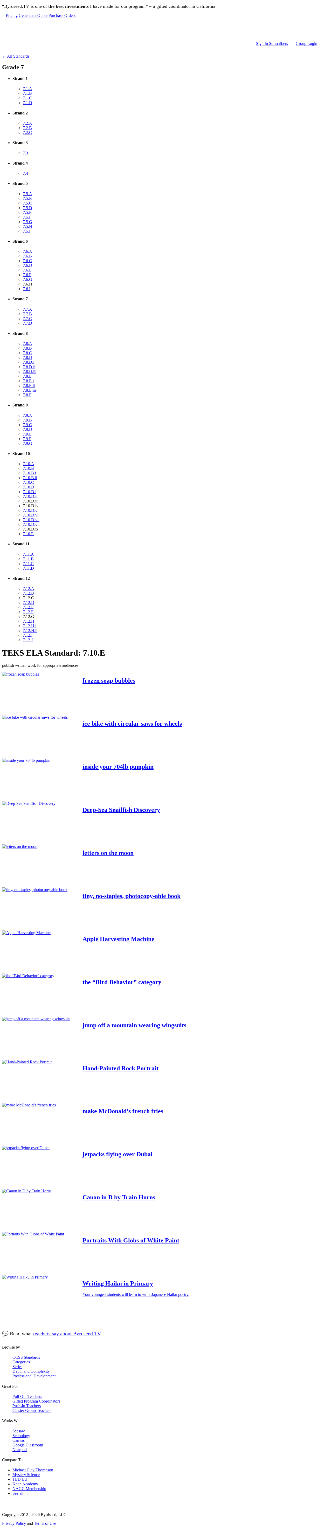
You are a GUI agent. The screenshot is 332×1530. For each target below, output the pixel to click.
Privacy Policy (14, 1523)
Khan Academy (25, 1484)
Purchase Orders (62, 15)
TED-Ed (19, 1479)
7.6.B (27, 256)
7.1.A (27, 88)
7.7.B (27, 314)
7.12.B (28, 593)
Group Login (306, 43)
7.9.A (27, 415)
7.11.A (28, 554)
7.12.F (28, 612)
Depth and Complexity (31, 1371)
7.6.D (27, 265)
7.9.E (27, 434)
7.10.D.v (30, 510)
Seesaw (18, 1431)
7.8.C (27, 353)
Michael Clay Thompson (32, 1470)
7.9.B (27, 420)
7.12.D (28, 602)
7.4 (25, 173)
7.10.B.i (29, 473)
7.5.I (26, 231)
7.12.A (28, 588)
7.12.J (28, 640)
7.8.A (27, 343)
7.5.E (27, 212)
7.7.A (27, 309)
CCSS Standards (26, 1357)
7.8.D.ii (29, 367)
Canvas (18, 1440)
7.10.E (28, 534)
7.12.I (27, 635)
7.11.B (28, 559)
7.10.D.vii (31, 520)
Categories (21, 1362)
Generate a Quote (33, 15)
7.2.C (27, 132)
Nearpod (19, 1449)
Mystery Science (26, 1474)
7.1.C (27, 98)
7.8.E (27, 376)
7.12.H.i (29, 626)
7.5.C (27, 203)
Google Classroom (27, 1445)
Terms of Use (45, 1523)
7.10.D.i (29, 491)
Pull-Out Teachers (27, 1396)
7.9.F (27, 439)
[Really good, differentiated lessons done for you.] (161, 29)
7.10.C (28, 482)
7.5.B (27, 198)
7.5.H (27, 226)
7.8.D (27, 357)
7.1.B (27, 93)
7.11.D (28, 568)
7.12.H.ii (30, 630)
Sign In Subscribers (272, 43)
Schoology (21, 1435)
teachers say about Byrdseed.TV (66, 1333)
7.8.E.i (28, 381)
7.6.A (27, 251)
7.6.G (27, 279)
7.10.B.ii (30, 477)
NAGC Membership (29, 1488)
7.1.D (27, 102)
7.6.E (27, 270)
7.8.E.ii (29, 385)
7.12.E (28, 607)
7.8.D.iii (29, 371)
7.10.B (28, 468)
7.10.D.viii (31, 524)
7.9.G (27, 443)
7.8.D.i (28, 362)
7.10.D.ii (30, 496)
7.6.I (26, 289)
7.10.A (28, 463)
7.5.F (27, 217)
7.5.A (27, 194)
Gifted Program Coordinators (36, 1401)
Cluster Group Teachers (31, 1410)
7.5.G (27, 222)
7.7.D (27, 323)
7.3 (25, 153)
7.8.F (27, 395)
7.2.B (27, 128)
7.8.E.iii (29, 390)
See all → (20, 1493)
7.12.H (28, 621)
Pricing (12, 15)
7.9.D (27, 429)
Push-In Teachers (26, 1406)
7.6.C (27, 261)
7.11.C (28, 563)
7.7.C (27, 318)
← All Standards (15, 56)
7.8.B (27, 348)
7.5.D (27, 208)
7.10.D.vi (30, 515)
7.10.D (28, 487)
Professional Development (34, 1376)
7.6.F (27, 275)
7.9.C (27, 425)
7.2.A (27, 123)
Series (17, 1366)
